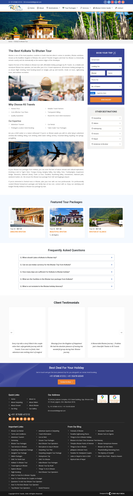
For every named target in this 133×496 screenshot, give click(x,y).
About (41, 8)
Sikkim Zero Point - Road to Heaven (110, 456)
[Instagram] (119, 2)
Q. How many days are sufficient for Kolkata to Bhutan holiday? (45, 272)
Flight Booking (16, 472)
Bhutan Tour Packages (18, 443)
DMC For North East (18, 459)
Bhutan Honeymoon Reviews (108, 443)
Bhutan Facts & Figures (106, 434)
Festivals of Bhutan (76, 431)
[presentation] (12, 222)
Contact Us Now (65, 382)
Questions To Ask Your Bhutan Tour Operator (26, 482)
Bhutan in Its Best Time (78, 440)
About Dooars (16, 405)
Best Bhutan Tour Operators (48, 443)
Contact (120, 8)
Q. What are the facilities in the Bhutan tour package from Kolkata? (46, 279)
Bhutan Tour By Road (46, 466)
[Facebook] (105, 2)
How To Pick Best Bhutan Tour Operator (25, 485)
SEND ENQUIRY (106, 100)
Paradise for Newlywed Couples (81, 453)
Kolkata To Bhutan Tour (19, 463)
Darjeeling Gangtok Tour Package (50, 453)
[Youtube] (112, 2)
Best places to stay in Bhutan (48, 447)
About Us (32, 399)
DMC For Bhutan (44, 459)
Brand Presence (44, 488)
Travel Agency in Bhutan (19, 466)
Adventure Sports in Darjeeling (49, 431)
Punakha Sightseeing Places (79, 434)
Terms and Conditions (18, 434)
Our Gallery (33, 409)
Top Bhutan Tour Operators (20, 488)
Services (86, 8)
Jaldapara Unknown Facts (78, 450)
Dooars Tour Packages (46, 440)
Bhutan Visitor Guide (103, 8)
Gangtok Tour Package (19, 453)
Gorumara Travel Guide (106, 431)
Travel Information (45, 434)
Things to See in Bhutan (78, 447)
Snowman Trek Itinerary (94, 440)
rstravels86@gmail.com (33, 2)
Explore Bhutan (16, 469)
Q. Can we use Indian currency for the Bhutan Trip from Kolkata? (45, 265)
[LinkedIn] (116, 2)
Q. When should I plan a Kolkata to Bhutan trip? (38, 257)
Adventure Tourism (17, 437)
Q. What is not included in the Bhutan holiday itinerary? (41, 286)
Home (32, 8)
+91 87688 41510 (16, 2)
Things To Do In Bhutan (47, 469)
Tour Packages (70, 8)
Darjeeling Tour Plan (45, 450)
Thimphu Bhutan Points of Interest (82, 443)
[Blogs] (123, 2)
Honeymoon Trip (44, 456)
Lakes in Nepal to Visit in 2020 (80, 456)
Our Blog (14, 409)
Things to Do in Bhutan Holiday (80, 437)
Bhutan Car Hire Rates (105, 447)
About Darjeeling (16, 402)
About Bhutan (34, 405)
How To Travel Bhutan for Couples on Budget (26, 478)
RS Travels (68, 65)
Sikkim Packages (16, 456)
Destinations (53, 8)
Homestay (14, 440)
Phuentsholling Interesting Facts (108, 450)
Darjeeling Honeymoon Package (22, 450)
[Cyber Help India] (112, 493)
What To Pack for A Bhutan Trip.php (23, 475)
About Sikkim (33, 402)
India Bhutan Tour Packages (48, 463)
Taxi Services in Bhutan (19, 447)
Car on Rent (43, 437)
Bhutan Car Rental (17, 431)
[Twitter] (108, 2)
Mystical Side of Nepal (77, 459)
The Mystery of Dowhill (106, 453)
